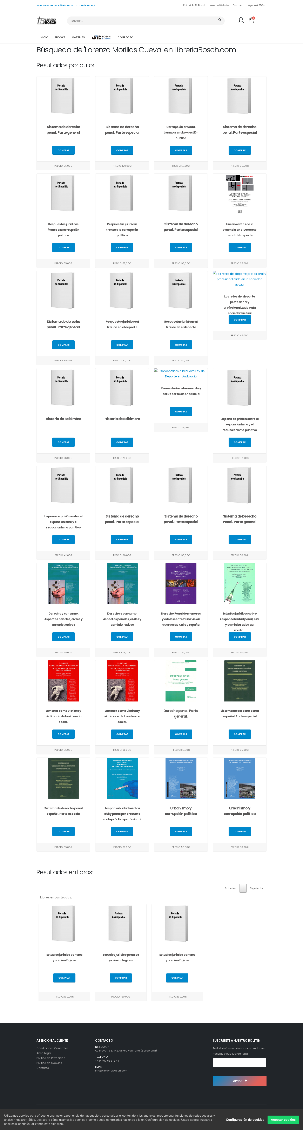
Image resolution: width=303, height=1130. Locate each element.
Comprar (63, 150)
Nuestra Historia (218, 5)
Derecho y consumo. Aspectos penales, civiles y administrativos (63, 619)
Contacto (238, 5)
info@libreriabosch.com (111, 1070)
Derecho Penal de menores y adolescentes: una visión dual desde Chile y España (181, 619)
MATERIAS (78, 37)
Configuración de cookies (245, 1120)
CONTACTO (125, 37)
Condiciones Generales (52, 1048)
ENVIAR (238, 1080)
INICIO (44, 37)
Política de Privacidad (50, 1058)
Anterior (230, 888)
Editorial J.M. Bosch (194, 5)
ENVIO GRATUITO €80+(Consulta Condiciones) (65, 5)
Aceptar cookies (283, 1120)
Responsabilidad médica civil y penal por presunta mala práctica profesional (122, 813)
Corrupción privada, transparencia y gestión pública (180, 132)
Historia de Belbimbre (63, 418)
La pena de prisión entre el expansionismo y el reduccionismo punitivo (239, 424)
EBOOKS (60, 37)
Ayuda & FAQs (256, 5)
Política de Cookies (49, 1063)
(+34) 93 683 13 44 (107, 1060)
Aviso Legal (43, 1053)
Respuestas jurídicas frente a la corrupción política (63, 229)
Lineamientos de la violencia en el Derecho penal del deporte (240, 229)
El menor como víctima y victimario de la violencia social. (63, 716)
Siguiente (256, 888)
